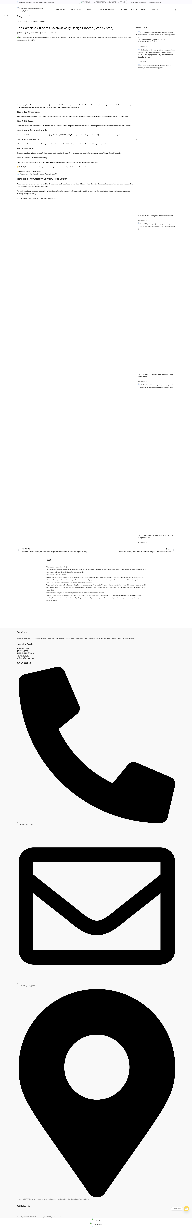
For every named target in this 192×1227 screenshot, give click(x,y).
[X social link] (166, 2)
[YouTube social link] (171, 2)
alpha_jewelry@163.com (138, 2)
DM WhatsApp (120, 2)
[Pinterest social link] (174, 2)
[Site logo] (32, 9)
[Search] (170, 9)
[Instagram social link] (169, 2)
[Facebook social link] (164, 2)
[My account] (172, 9)
